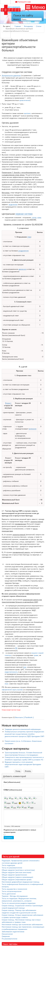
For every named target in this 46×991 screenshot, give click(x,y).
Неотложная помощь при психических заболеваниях (22, 924)
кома (39, 217)
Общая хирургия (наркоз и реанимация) (17, 877)
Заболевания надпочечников (13, 931)
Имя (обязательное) (12, 782)
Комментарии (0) (8, 717)
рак (25, 667)
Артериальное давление (11, 75)
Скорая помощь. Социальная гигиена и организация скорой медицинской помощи (22, 906)
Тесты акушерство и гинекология (14, 889)
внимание (32, 429)
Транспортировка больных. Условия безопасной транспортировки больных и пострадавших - (23, 753)
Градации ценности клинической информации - (23, 729)
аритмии (27, 113)
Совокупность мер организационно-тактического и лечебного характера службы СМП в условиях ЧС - (24, 758)
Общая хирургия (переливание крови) (16, 879)
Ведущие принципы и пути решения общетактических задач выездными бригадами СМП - (23, 764)
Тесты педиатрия (8, 865)
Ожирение (6, 936)
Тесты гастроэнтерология (11, 891)
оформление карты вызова (12, 689)
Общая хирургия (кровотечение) (14, 874)
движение (22, 269)
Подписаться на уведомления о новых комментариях (20, 831)
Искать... (17, 19)
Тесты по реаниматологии (12, 867)
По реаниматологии (9, 938)
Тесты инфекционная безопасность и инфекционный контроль (22, 885)
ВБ (16, 648)
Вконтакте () (20, 717)
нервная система (23, 213)
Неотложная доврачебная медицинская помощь (20, 882)
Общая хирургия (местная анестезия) (16, 872)
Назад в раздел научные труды (11, 710)
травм (36, 655)
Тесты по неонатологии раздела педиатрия (19, 903)
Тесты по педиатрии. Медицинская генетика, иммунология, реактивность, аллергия (19, 899)
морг (6, 683)
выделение (13, 204)
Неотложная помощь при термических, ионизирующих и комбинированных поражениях (23, 928)
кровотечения (24, 100)
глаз (29, 237)
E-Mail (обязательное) (13, 790)
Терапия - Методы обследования (15, 896)
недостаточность (11, 672)
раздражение (23, 250)
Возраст (8, 403)
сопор (34, 217)
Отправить (9, 837)
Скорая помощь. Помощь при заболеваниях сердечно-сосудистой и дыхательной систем (19, 911)
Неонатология (7, 934)
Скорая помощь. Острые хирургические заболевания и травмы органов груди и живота (22, 916)
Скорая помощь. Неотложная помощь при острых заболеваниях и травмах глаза (21, 920)
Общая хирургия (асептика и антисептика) (18, 870)
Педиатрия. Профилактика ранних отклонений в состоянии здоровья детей (20, 861)
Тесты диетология (9, 893)
